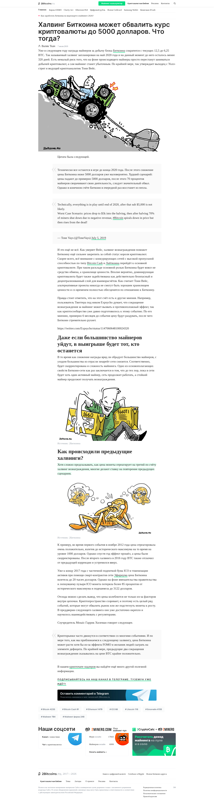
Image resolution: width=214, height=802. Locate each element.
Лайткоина (112, 263)
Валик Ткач (48, 46)
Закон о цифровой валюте (114, 774)
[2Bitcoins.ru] (49, 774)
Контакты (165, 3)
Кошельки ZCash (147, 10)
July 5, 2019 (98, 237)
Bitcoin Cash (95, 263)
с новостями (51, 737)
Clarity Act (68, 10)
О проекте (89, 781)
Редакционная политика (152, 787)
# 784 (48, 716)
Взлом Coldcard (114, 10)
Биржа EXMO (55, 10)
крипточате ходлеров (82, 666)
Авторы (78, 781)
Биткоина (119, 50)
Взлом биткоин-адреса (156, 774)
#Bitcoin (118, 217)
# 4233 (48, 709)
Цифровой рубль (97, 10)
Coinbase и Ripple (136, 774)
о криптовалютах (52, 744)
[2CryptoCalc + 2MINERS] (154, 741)
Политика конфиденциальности (155, 790)
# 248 (73, 716)
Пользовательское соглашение (154, 793)
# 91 (70, 709)
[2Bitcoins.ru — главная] (46, 3)
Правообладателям (150, 796)
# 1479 (94, 709)
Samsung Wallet (131, 10)
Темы (68, 781)
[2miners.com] (98, 729)
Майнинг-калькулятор (111, 3)
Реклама (155, 3)
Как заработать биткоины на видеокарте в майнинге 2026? (67, 16)
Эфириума (120, 575)
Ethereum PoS (82, 10)
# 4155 (153, 709)
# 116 (131, 709)
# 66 (114, 709)
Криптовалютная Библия (138, 3)
